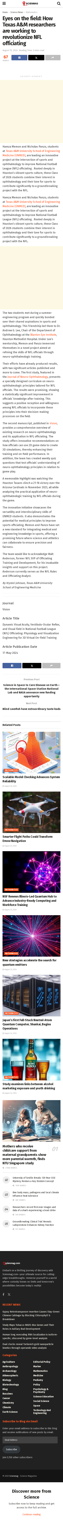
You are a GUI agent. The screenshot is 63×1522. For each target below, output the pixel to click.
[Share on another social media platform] (52, 57)
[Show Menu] (4, 3)
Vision (53, 423)
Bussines (8, 1393)
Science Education (43, 1396)
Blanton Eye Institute (43, 334)
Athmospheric (10, 1375)
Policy (36, 1384)
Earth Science (10, 1412)
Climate (7, 1407)
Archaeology (9, 1371)
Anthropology (10, 1366)
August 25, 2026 (10, 846)
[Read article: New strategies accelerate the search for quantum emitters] (31, 936)
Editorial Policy (41, 1361)
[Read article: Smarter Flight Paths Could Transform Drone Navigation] (31, 812)
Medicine (38, 1375)
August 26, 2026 (10, 786)
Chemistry (8, 1402)
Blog (5, 1389)
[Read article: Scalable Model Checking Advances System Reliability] (31, 752)
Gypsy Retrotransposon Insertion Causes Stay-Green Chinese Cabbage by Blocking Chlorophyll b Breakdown (31, 1315)
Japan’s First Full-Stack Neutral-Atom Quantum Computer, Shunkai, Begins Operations (27, 1024)
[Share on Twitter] (36, 57)
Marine (37, 1366)
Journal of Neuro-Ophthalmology (27, 376)
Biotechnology (11, 1384)
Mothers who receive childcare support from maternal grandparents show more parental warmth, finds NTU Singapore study (24, 1154)
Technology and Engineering (42, 1412)
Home (5, 12)
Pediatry (38, 1380)
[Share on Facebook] (19, 57)
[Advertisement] (31, 68)
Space (36, 1405)
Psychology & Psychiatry (41, 1390)
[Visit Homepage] (31, 3)
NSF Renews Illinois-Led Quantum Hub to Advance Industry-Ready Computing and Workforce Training (30, 901)
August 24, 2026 (10, 1033)
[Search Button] (58, 3)
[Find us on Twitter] (9, 1295)
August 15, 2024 (10, 50)
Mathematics (31, 12)
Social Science (41, 1401)
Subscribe (11, 1449)
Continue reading (32, 1514)
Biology (7, 1380)
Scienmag (13, 1476)
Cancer (6, 1398)
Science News (16, 12)
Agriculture (9, 1361)
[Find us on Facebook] (3, 1295)
